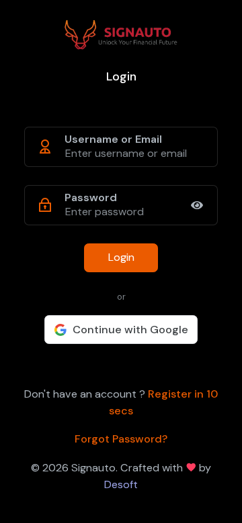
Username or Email (113, 139)
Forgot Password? (121, 439)
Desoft (121, 484)
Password (91, 197)
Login (121, 257)
